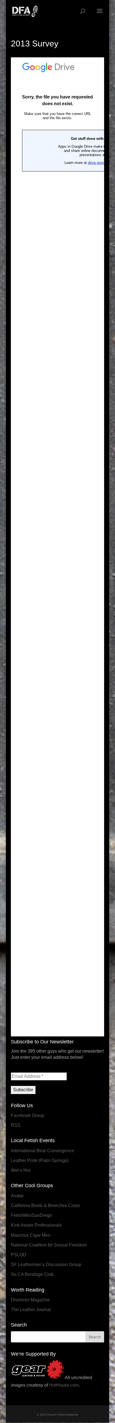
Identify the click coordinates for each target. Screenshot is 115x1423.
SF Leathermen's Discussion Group (46, 1264)
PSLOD (18, 1254)
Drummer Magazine (30, 1299)
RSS (15, 1125)
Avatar (17, 1195)
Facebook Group (27, 1115)
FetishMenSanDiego (31, 1215)
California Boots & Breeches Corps (45, 1205)
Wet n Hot (20, 1170)
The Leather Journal (31, 1309)
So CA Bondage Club (32, 1274)
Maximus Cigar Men (31, 1235)
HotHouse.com (64, 1385)
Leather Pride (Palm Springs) (39, 1160)
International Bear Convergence (42, 1150)
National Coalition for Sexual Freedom (49, 1245)
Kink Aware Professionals (36, 1225)
